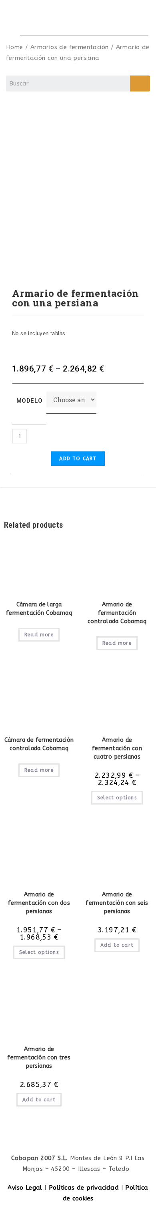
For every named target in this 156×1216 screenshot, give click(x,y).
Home (14, 47)
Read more (39, 635)
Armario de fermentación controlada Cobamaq (117, 613)
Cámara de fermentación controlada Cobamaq (39, 744)
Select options (117, 798)
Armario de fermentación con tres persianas (38, 1057)
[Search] (140, 83)
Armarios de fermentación (69, 47)
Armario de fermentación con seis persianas (117, 903)
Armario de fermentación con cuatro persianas (117, 748)
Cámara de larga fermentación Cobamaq (39, 608)
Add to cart (77, 458)
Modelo (29, 400)
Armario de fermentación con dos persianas (39, 903)
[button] (136, 17)
